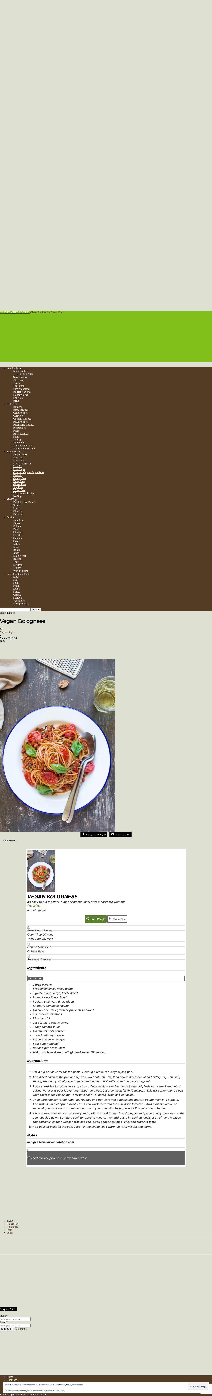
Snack (16, 505)
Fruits (16, 585)
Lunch (16, 508)
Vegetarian (18, 385)
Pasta (9, 1229)
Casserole (18, 415)
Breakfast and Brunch (24, 502)
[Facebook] (24, 648)
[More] (86, 648)
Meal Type (12, 499)
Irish (15, 547)
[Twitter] (34, 648)
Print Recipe (122, 834)
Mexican (17, 564)
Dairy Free (19, 481)
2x (35, 978)
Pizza (16, 430)
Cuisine (10, 517)
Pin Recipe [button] (119, 919)
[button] (28, 906)
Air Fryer (18, 380)
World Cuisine (20, 570)
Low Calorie (19, 460)
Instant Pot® (26, 374)
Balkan (17, 526)
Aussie (16, 523)
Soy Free (18, 487)
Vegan (16, 383)
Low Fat (17, 466)
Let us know (62, 1158)
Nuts (15, 582)
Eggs (16, 576)
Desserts (17, 514)
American (18, 520)
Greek (16, 541)
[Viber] (64, 648)
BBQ (16, 400)
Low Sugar (19, 469)
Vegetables (19, 600)
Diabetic (17, 475)
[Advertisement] (106, 339)
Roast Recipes (20, 433)
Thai (15, 561)
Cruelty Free (19, 478)
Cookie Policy (58, 1391)
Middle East (19, 555)
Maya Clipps (6, 632)
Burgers (17, 406)
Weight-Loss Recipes (24, 493)
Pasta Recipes (20, 421)
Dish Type (12, 404)
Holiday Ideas (20, 394)
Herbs (16, 588)
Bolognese (12, 1223)
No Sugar (18, 496)
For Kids (18, 397)
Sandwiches (19, 442)
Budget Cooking (22, 391)
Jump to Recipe (95, 834)
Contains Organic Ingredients (28, 472)
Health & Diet (14, 451)
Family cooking (21, 388)
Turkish (17, 567)
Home (3, 612)
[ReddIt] (44, 648)
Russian (17, 558)
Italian (16, 549)
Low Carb (18, 457)
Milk (15, 579)
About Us (12, 1379)
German (17, 538)
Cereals (17, 594)
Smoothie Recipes (22, 445)
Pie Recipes (19, 427)
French (17, 535)
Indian (16, 544)
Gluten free (12, 1226)
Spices (16, 591)
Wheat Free (19, 490)
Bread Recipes (20, 409)
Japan (16, 552)
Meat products (20, 603)
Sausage (17, 439)
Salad (16, 436)
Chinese (17, 532)
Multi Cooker (20, 371)
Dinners (17, 511)
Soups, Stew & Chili (24, 448)
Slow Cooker (20, 377)
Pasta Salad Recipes (23, 424)
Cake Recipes (20, 412)
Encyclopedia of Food (18, 574)
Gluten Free (19, 484)
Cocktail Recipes (22, 418)
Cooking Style (14, 368)
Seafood (17, 597)
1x (30, 978)
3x (40, 978)
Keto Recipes (20, 454)
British (16, 529)
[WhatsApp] (54, 648)
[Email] (74, 648)
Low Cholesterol (22, 463)
